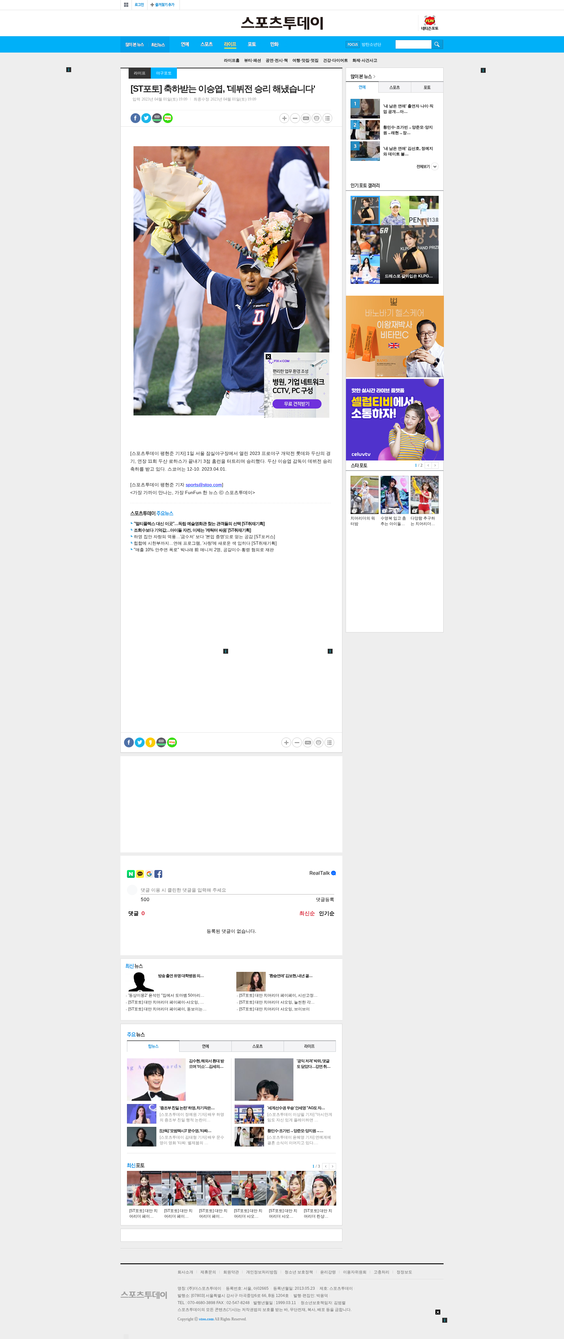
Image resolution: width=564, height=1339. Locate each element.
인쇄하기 (316, 118)
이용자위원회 (355, 1272)
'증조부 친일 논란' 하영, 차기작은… (187, 1108)
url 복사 (306, 118)
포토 (252, 44)
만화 (275, 44)
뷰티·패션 (252, 60)
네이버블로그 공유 (168, 118)
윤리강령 (328, 1272)
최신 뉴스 (158, 44)
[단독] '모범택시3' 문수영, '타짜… (185, 1131)
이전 (325, 1166)
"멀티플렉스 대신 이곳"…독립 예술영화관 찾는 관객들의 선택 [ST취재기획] (199, 523)
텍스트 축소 (295, 118)
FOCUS (353, 44)
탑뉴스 (153, 1046)
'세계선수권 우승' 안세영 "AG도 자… (296, 1108)
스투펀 (429, 23)
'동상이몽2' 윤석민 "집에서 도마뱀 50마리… (166, 995)
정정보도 (404, 1272)
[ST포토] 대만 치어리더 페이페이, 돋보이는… (167, 1009)
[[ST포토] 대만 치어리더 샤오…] (249, 1188)
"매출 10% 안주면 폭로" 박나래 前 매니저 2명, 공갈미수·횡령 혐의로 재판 (204, 549)
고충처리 (381, 1272)
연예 (185, 44)
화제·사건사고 (364, 60)
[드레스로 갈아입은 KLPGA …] (409, 282)
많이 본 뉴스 (134, 44)
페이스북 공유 (135, 118)
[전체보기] (126, 5)
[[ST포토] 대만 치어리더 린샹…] (319, 1188)
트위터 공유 (146, 118)
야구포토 (164, 73)
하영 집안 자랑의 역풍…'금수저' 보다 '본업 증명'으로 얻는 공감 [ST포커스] (204, 536)
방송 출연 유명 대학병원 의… (181, 975)
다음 (332, 1166)
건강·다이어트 (335, 60)
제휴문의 (208, 1272)
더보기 (427, 166)
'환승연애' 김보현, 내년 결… (290, 975)
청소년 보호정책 (299, 1272)
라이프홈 (232, 60)
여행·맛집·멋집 (305, 60)
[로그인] (139, 5)
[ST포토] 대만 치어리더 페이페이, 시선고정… (278, 995)
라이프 (230, 44)
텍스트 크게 (284, 118)
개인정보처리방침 (261, 1272)
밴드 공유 (157, 118)
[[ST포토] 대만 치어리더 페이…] (144, 1188)
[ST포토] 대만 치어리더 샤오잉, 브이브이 (274, 1009)
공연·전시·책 (277, 60)
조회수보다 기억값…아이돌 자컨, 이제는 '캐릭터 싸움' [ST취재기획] (192, 530)
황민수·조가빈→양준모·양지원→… (295, 1131)
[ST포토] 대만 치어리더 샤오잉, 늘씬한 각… (277, 1002)
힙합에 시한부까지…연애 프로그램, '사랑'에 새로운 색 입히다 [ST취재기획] (205, 543)
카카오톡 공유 (150, 742)
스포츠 (206, 44)
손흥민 (367, 44)
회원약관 (231, 1272)
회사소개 (185, 1272)
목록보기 (327, 118)
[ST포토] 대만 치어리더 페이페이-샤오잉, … (166, 1002)
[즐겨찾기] (164, 5)
